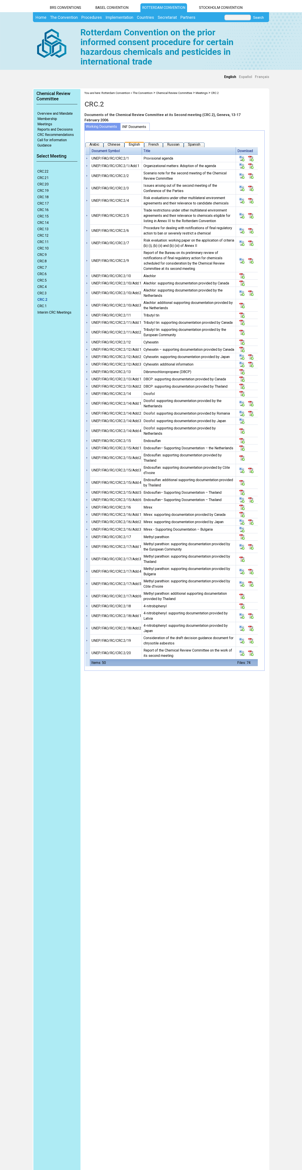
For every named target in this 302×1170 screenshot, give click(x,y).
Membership (47, 119)
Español (245, 77)
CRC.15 (43, 216)
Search (258, 17)
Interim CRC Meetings (54, 312)
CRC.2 (42, 299)
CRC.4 (42, 287)
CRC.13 (43, 229)
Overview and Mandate (55, 113)
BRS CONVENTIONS (65, 8)
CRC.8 (42, 261)
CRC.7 (42, 267)
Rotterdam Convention (163, 8)
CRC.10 (43, 248)
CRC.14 (43, 223)
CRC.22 (43, 171)
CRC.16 (43, 210)
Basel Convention (111, 8)
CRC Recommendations (55, 135)
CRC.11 (43, 242)
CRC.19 (43, 191)
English (230, 77)
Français (262, 77)
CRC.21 (43, 178)
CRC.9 (42, 255)
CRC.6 (42, 274)
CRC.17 (43, 203)
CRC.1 (42, 306)
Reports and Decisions (55, 129)
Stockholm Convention (221, 8)
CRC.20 (43, 184)
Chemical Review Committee (174, 93)
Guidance (44, 145)
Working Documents (101, 126)
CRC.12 (43, 235)
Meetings (44, 124)
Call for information (52, 140)
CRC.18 (43, 197)
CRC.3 (42, 293)
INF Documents (134, 127)
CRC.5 (42, 280)
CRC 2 (215, 93)
